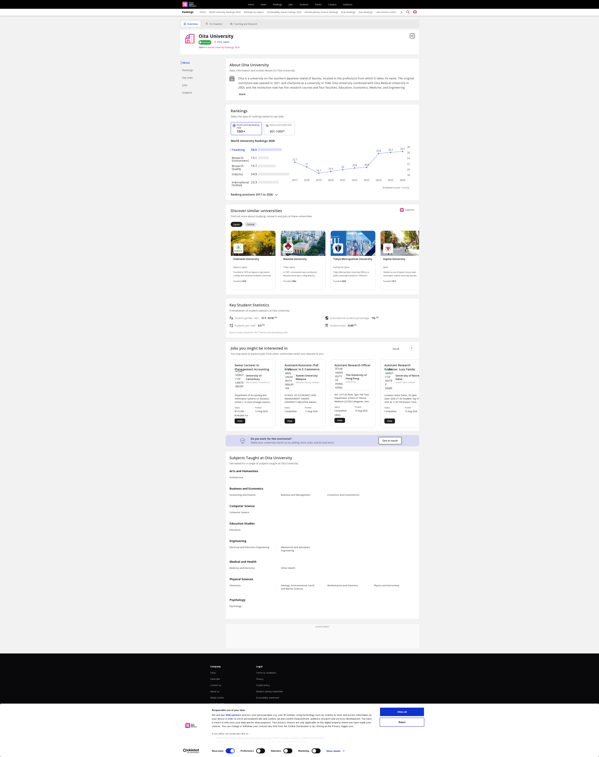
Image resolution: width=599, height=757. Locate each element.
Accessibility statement (267, 697)
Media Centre (217, 697)
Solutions (347, 4)
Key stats (187, 77)
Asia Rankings (366, 12)
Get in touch (390, 440)
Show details (333, 751)
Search (408, 12)
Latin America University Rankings (393, 12)
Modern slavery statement (269, 691)
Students (304, 4)
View (239, 420)
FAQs (213, 672)
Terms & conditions (266, 672)
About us (214, 691)
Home (251, 4)
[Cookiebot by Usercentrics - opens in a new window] (191, 751)
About (186, 62)
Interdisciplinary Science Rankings (321, 12)
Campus (332, 4)
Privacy (259, 678)
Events (318, 4)
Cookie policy (263, 685)
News (263, 4)
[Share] (412, 35)
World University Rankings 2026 (225, 12)
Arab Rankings (348, 12)
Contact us (215, 685)
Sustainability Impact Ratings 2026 (284, 12)
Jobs (291, 4)
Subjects (187, 92)
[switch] (260, 750)
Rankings (277, 4)
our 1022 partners (231, 715)
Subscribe (215, 678)
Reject (402, 722)
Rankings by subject (254, 12)
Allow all (402, 712)
